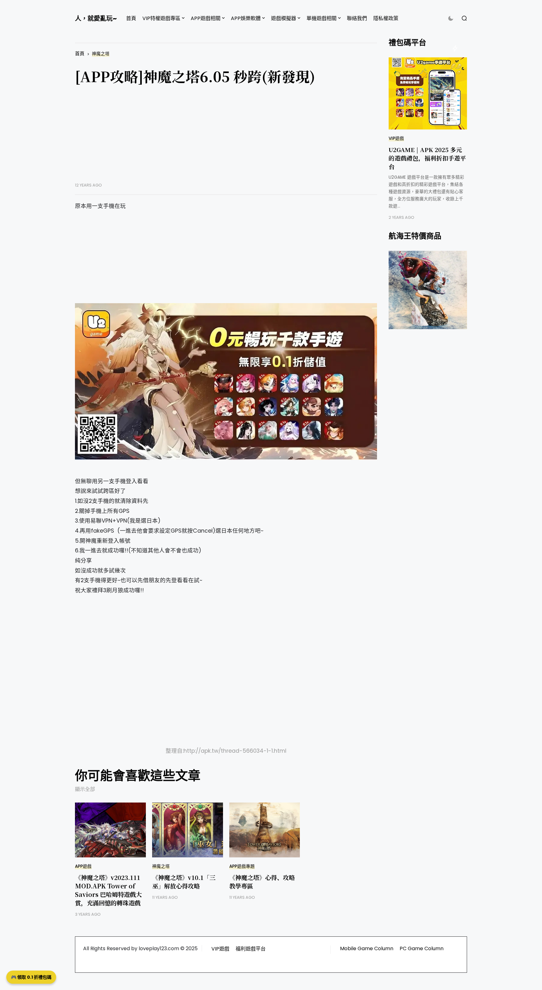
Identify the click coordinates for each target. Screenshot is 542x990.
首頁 (131, 18)
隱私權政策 (385, 18)
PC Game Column (422, 948)
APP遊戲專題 (242, 866)
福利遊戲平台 (251, 948)
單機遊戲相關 (321, 18)
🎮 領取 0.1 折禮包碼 (31, 977)
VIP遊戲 (396, 138)
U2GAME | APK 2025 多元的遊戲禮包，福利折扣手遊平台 (427, 158)
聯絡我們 (357, 18)
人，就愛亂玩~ (96, 18)
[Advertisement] (226, 138)
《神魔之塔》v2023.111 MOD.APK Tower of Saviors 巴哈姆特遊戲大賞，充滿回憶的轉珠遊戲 (108, 890)
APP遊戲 (83, 866)
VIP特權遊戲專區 (161, 18)
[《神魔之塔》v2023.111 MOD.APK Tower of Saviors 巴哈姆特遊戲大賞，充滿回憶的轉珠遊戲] (110, 830)
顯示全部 (85, 789)
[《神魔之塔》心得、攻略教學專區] (264, 830)
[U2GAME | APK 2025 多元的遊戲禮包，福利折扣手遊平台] (428, 93)
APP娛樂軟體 (246, 18)
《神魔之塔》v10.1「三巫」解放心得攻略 (183, 881)
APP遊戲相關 (206, 18)
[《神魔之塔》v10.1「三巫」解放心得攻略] (187, 830)
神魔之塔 (100, 54)
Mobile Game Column (366, 948)
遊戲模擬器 (283, 18)
